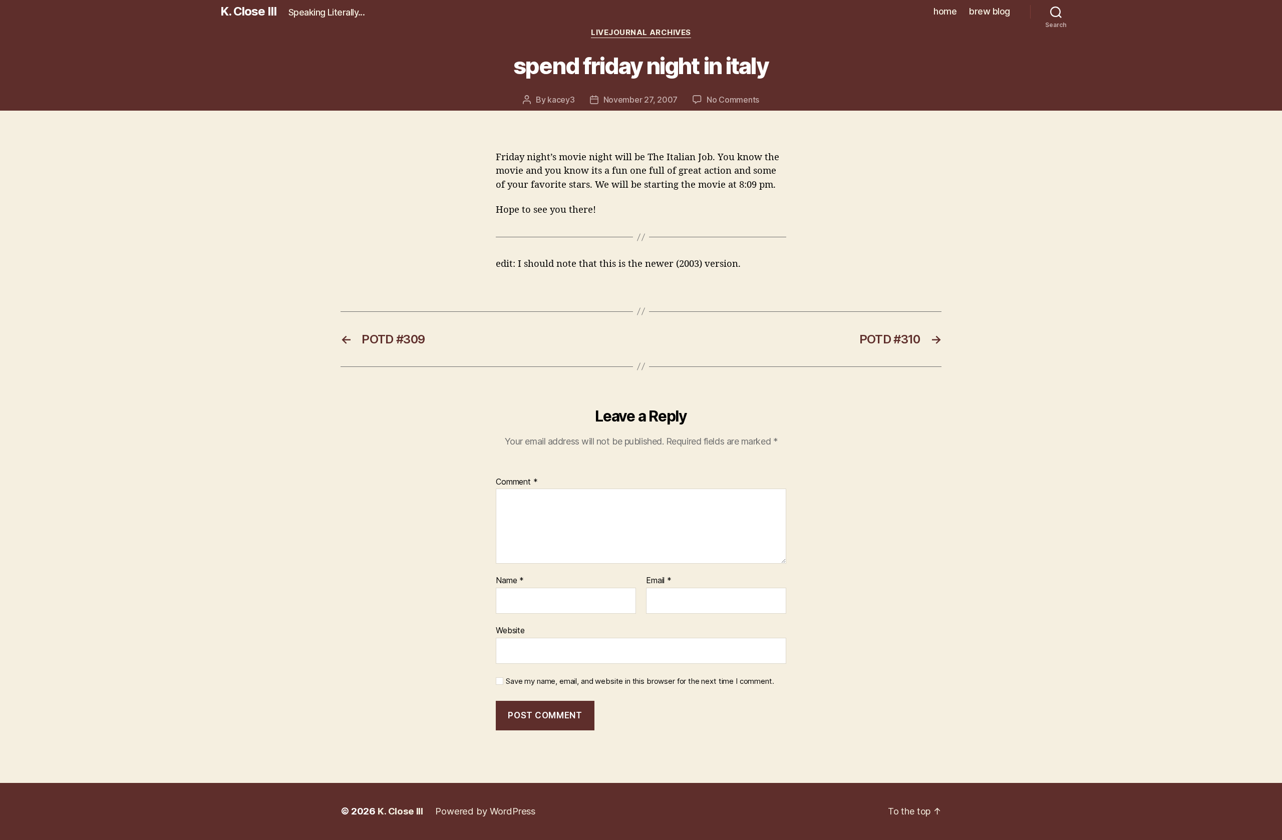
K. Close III (248, 12)
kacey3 (560, 100)
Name (510, 580)
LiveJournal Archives (641, 32)
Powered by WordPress (485, 810)
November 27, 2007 (640, 100)
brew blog (989, 11)
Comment (517, 482)
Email (659, 580)
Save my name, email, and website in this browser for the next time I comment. (640, 681)
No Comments (733, 100)
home (944, 11)
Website (510, 630)
